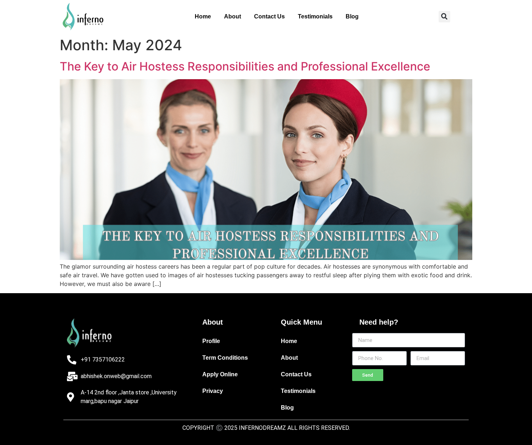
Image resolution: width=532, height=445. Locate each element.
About (232, 16)
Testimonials (315, 16)
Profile (211, 341)
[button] (444, 16)
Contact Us (269, 16)
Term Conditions (225, 358)
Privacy (212, 391)
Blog (352, 16)
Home (203, 16)
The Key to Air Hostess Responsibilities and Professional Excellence (245, 66)
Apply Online (220, 374)
